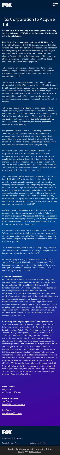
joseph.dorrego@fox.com (13, 404)
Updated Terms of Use (38, 443)
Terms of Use (35, 451)
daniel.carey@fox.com (12, 413)
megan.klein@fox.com (12, 392)
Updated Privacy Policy (10, 443)
